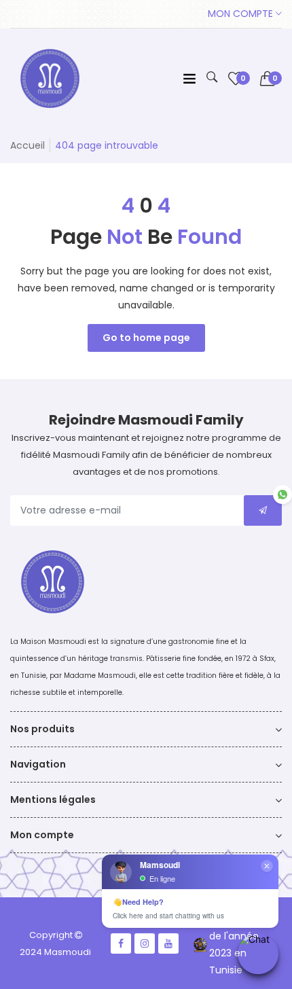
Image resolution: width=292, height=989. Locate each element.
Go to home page (146, 337)
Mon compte (242, 13)
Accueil (27, 145)
